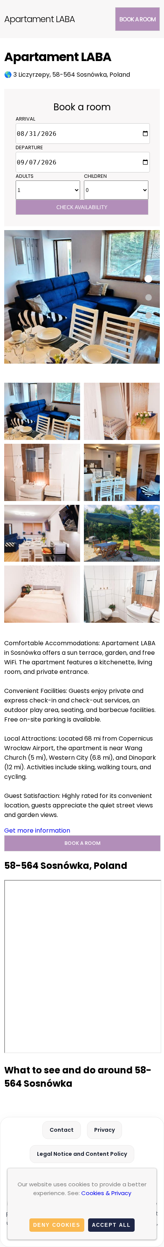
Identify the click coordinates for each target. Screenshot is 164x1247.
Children (95, 176)
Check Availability (82, 207)
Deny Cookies (56, 1225)
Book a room (137, 19)
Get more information (37, 830)
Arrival (25, 118)
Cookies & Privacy (106, 1193)
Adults (25, 176)
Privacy (104, 1130)
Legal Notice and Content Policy (82, 1154)
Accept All (111, 1225)
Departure (29, 147)
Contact (62, 1130)
